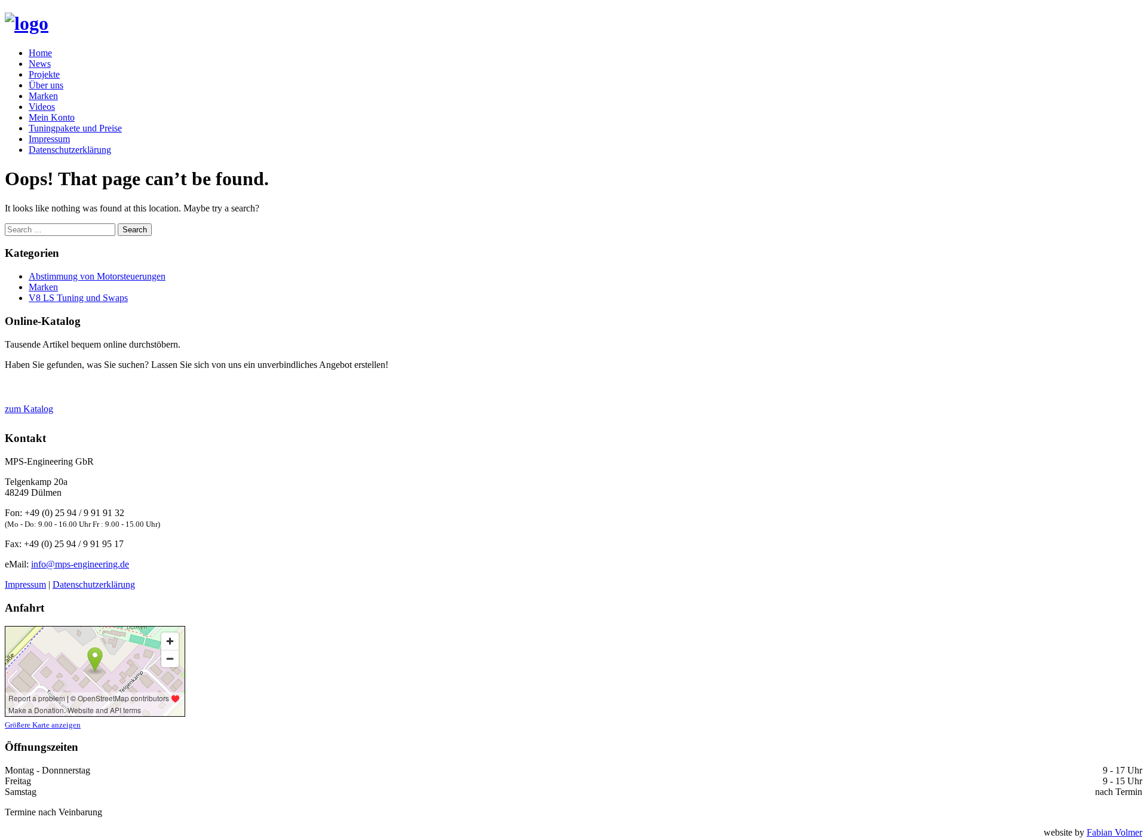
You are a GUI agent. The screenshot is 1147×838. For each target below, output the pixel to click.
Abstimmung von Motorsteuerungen (97, 276)
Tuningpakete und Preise (75, 128)
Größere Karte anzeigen (43, 724)
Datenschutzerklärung (70, 150)
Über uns (46, 85)
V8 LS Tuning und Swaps (78, 298)
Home (40, 53)
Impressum (49, 139)
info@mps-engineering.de (80, 564)
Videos (42, 107)
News (40, 64)
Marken (43, 96)
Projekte (44, 74)
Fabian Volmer (1114, 832)
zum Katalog (29, 409)
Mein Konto (52, 117)
